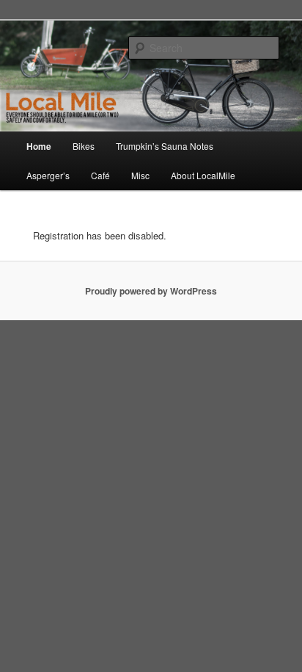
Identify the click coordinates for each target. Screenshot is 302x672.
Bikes (84, 146)
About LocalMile (203, 175)
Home (38, 146)
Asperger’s (48, 175)
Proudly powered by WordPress (151, 290)
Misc (140, 175)
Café (100, 175)
